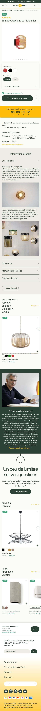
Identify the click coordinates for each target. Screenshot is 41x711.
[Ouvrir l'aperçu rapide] (37, 351)
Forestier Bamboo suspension (10, 359)
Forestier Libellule (6, 553)
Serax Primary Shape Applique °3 (11, 611)
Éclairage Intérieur (7, 10)
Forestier (6, 17)
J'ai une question (20, 491)
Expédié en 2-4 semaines (9, 632)
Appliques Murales (19, 10)
